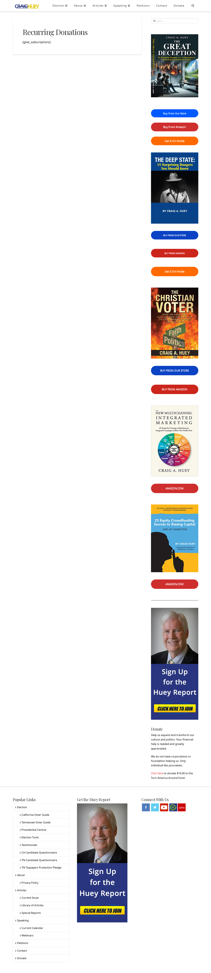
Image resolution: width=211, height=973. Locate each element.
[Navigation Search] (192, 6)
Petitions (22, 943)
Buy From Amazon (174, 127)
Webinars (27, 935)
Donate (21, 958)
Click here (157, 773)
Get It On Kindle (174, 141)
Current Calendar (32, 928)
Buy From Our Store (174, 113)
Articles (21, 890)
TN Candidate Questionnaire (39, 860)
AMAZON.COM (175, 488)
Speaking (23, 920)
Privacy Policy (30, 883)
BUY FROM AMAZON (175, 253)
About (21, 875)
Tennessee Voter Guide (36, 822)
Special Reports (31, 913)
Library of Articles (33, 905)
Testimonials (29, 845)
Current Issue (30, 897)
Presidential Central (34, 830)
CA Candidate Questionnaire (39, 852)
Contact (22, 950)
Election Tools (30, 837)
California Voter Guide (35, 815)
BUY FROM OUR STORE (174, 235)
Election (22, 807)
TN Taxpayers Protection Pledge (41, 867)
